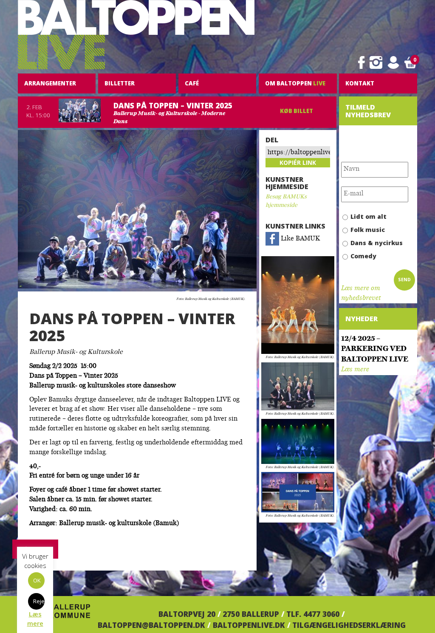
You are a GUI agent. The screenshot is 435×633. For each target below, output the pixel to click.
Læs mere (355, 369)
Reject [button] (39, 601)
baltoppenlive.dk (249, 625)
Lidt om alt (368, 216)
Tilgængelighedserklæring (349, 625)
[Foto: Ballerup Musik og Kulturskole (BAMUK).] (297, 305)
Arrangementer (50, 83)
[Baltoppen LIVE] (136, 35)
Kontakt (359, 83)
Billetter (120, 83)
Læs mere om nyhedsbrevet (361, 293)
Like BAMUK (299, 239)
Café (192, 83)
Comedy (363, 256)
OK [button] (37, 580)
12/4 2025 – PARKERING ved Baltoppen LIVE (374, 349)
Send (404, 280)
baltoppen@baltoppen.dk (151, 625)
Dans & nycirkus (376, 243)
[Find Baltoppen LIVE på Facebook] (361, 62)
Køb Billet (296, 111)
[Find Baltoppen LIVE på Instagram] (376, 62)
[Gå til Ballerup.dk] (54, 614)
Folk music (367, 230)
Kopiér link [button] (298, 162)
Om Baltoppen (295, 83)
